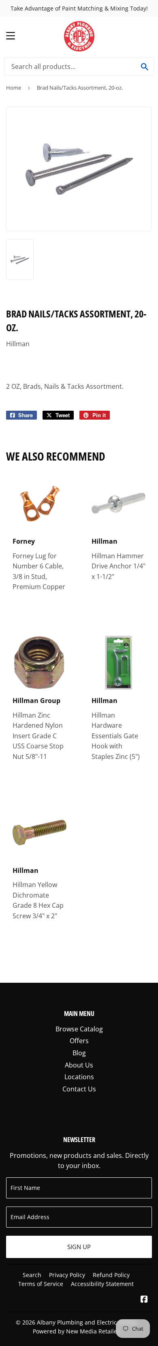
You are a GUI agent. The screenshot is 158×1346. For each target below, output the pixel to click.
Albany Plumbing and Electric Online (87, 1322)
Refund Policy (111, 1275)
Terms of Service (40, 1284)
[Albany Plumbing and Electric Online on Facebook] (144, 1299)
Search (32, 1275)
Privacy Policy (67, 1275)
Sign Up (79, 1247)
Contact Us (79, 1089)
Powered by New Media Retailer (76, 1331)
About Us (79, 1065)
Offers (79, 1040)
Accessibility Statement (102, 1284)
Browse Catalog (79, 1029)
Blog (79, 1052)
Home (13, 87)
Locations (79, 1076)
